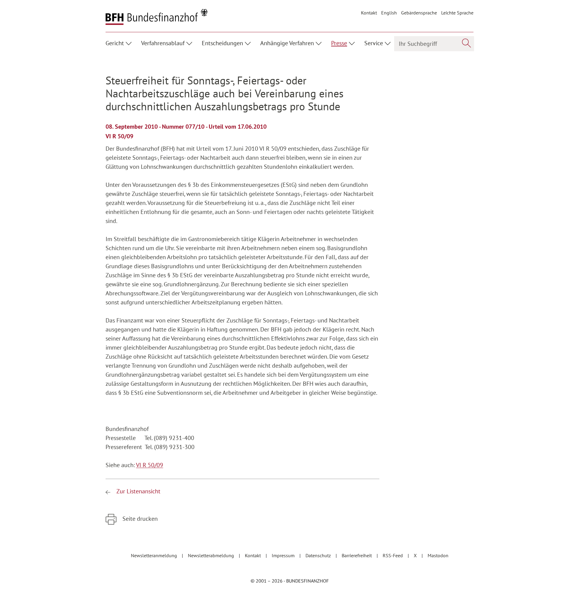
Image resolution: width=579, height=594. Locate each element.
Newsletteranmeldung (154, 555)
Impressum (284, 555)
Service (373, 43)
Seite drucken (139, 519)
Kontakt (369, 13)
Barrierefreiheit (357, 555)
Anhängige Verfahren (287, 43)
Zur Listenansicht (137, 491)
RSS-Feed (393, 555)
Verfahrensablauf (163, 43)
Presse (339, 43)
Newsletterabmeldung (211, 555)
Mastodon (438, 555)
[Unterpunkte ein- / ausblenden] (129, 42)
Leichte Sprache (457, 13)
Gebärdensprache (419, 13)
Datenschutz (318, 555)
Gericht (115, 43)
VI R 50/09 (149, 465)
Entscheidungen (222, 43)
